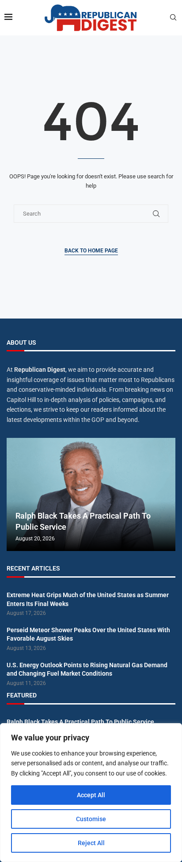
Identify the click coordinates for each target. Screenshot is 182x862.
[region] (91, 792)
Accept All (91, 795)
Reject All (91, 842)
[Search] (173, 17)
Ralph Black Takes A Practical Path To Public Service (80, 721)
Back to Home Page (91, 251)
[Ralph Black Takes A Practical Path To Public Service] (91, 494)
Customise (91, 819)
